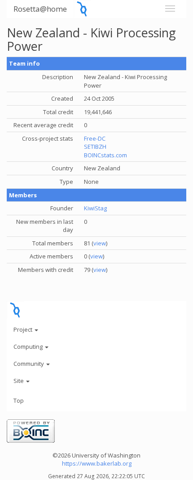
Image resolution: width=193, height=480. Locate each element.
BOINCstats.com (105, 155)
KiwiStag (95, 208)
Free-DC (94, 138)
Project (23, 329)
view (99, 243)
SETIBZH (95, 146)
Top (18, 400)
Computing (28, 346)
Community (29, 364)
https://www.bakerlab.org (97, 463)
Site (19, 381)
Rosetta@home (40, 9)
